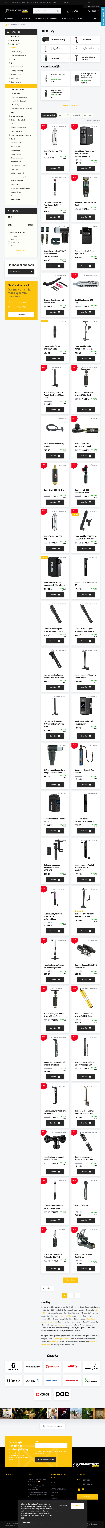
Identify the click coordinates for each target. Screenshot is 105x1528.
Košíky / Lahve (15, 78)
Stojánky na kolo (16, 143)
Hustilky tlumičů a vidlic (18, 101)
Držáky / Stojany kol (17, 173)
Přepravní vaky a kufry (18, 165)
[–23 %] (86, 188)
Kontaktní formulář (88, 1497)
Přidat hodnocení (15, 272)
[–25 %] (86, 999)
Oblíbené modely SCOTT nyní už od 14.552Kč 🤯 (37, 1480)
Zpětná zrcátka (16, 154)
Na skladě (15, 236)
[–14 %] (86, 1191)
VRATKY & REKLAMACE (26, 2)
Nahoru (48, 1288)
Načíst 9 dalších (70, 1280)
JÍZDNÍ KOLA (14, 36)
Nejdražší (76, 115)
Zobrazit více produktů (70, 105)
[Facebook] (78, 1489)
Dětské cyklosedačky (17, 158)
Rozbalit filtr (21, 250)
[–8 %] (86, 378)
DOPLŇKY (13, 48)
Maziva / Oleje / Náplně (18, 127)
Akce (13, 239)
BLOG (7, 2)
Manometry (15, 105)
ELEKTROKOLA (15, 40)
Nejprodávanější (48, 115)
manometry (61, 1325)
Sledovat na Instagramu (54, 1426)
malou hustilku (66, 1316)
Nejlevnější (63, 115)
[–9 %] (86, 475)
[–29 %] (55, 378)
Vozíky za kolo (15, 184)
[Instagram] (83, 1489)
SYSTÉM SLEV (41, 2)
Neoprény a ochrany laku (19, 177)
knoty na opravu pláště (61, 1339)
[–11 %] (55, 899)
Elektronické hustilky (17, 89)
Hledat (58, 11)
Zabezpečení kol (16, 150)
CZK (94, 3)
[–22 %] (55, 137)
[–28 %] (55, 522)
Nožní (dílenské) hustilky (19, 97)
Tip (13, 245)
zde (22, 1518)
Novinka (14, 242)
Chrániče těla (15, 169)
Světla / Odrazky (16, 74)
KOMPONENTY (15, 44)
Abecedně (87, 115)
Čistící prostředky (16, 131)
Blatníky (13, 139)
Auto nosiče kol (16, 162)
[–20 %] (86, 755)
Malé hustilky (15, 93)
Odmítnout (63, 1506)
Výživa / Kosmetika (17, 116)
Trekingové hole (16, 192)
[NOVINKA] (55, 332)
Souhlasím (77, 1506)
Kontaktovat (21, 314)
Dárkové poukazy (16, 52)
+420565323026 (19, 302)
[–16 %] (86, 1048)
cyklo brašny (53, 1342)
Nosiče (13, 124)
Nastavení (26, 1523)
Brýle (12, 63)
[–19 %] (55, 1096)
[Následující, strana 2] (70, 1295)
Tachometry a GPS (17, 67)
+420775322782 (19, 307)
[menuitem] (11, 19)
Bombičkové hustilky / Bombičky (21, 108)
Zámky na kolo (15, 146)
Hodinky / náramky (17, 70)
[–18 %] (86, 137)
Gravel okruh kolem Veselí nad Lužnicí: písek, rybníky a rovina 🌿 (37, 1495)
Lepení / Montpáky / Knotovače (21, 135)
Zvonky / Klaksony (17, 181)
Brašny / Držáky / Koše (18, 120)
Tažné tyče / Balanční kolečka (20, 188)
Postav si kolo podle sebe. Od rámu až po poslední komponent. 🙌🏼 (37, 1487)
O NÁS (14, 2)
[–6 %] (86, 1142)
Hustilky (13, 86)
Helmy (13, 59)
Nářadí (13, 112)
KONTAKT (54, 1499)
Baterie (13, 196)
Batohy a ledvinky (16, 82)
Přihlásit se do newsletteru (45, 1460)
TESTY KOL (52, 2)
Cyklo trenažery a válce (18, 55)
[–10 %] (55, 999)
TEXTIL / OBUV (15, 200)
